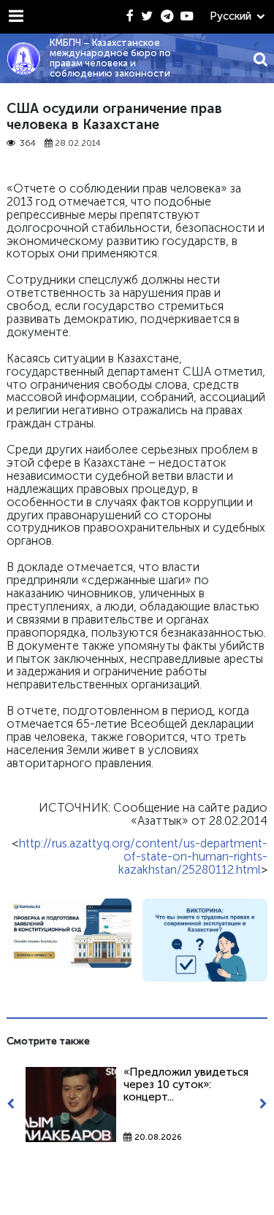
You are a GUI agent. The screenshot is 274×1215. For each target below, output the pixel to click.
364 (28, 143)
